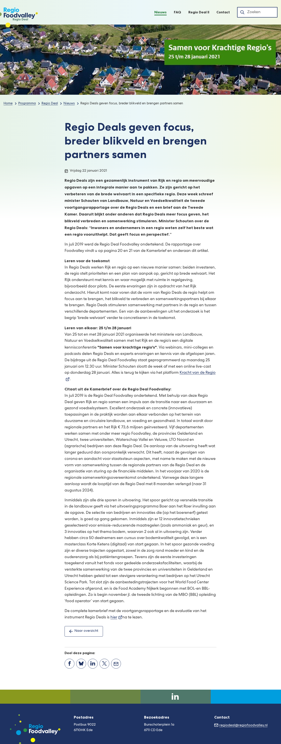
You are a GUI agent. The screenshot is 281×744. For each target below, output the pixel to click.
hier (116, 617)
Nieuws (69, 103)
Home (8, 103)
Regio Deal (49, 103)
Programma (27, 103)
